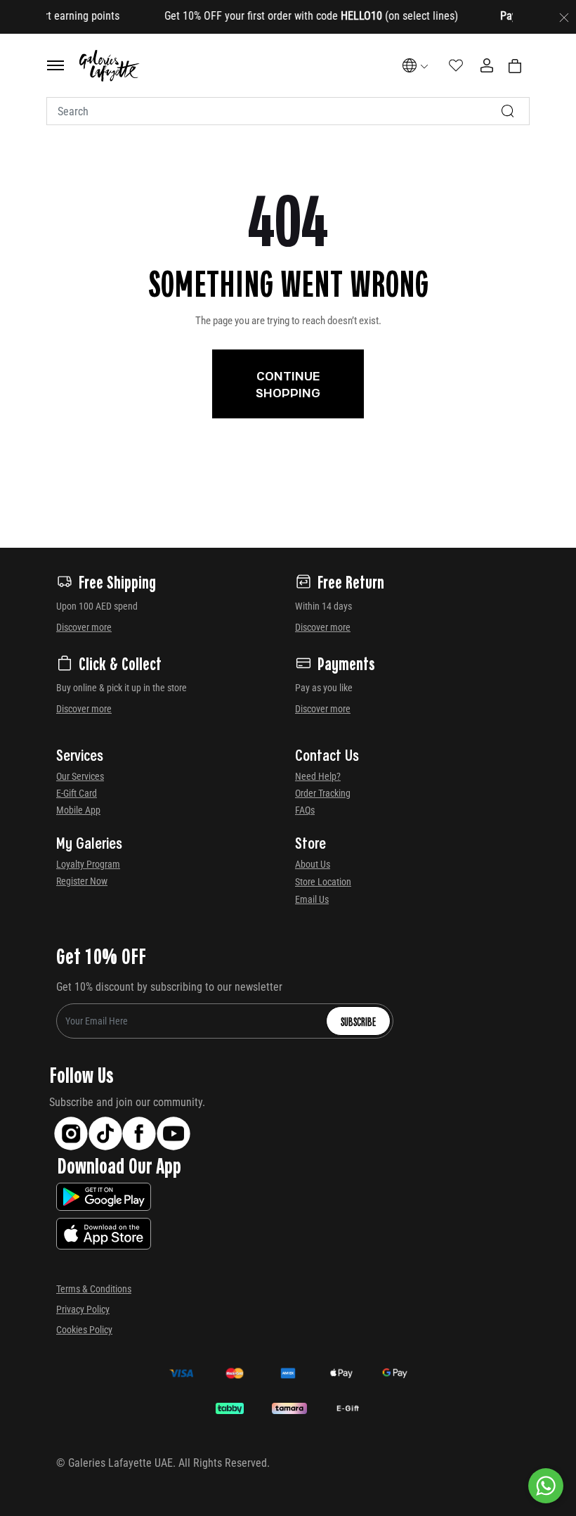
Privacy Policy (83, 1309)
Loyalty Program (88, 864)
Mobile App (78, 810)
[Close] (564, 17)
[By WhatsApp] (545, 1485)
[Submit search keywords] (507, 111)
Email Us (312, 899)
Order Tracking (323, 793)
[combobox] (288, 111)
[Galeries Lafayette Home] (109, 66)
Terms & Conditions (93, 1289)
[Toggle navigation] (55, 65)
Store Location (323, 881)
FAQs (305, 810)
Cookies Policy (84, 1329)
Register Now (81, 881)
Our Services (80, 776)
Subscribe (358, 1021)
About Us (312, 864)
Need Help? (318, 776)
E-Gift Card (76, 793)
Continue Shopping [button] (288, 383)
